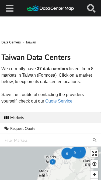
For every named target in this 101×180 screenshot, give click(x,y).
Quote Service (58, 101)
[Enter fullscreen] (94, 153)
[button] (67, 153)
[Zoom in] (94, 174)
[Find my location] (94, 164)
